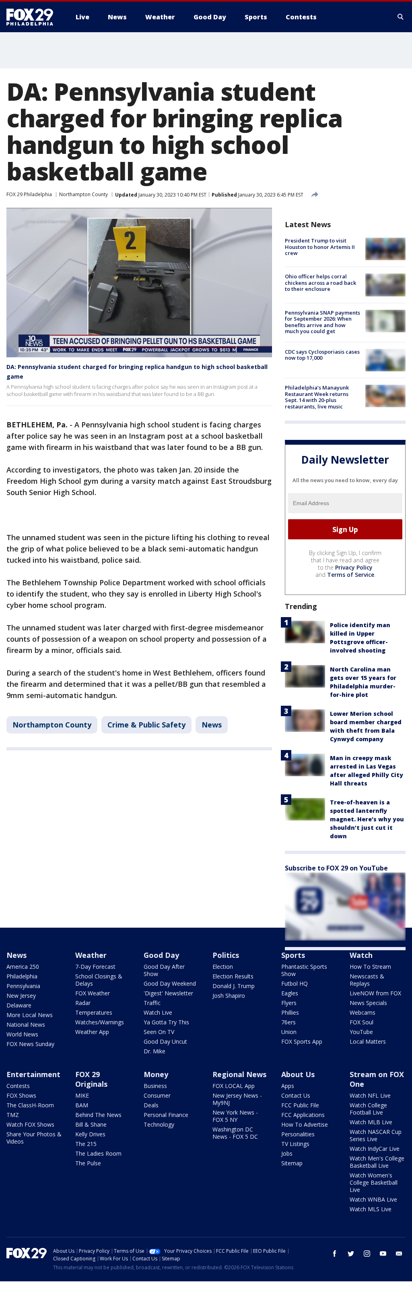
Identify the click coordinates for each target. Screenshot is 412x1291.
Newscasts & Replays (367, 979)
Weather (91, 955)
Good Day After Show (164, 970)
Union (289, 1032)
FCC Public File (300, 1105)
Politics (225, 955)
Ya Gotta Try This (166, 1022)
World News (22, 1034)
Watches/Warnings (99, 1022)
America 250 (22, 966)
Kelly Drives (90, 1134)
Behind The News (98, 1115)
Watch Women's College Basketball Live (374, 1182)
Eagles (289, 993)
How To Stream (370, 966)
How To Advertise (304, 1124)
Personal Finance (166, 1115)
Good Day (161, 955)
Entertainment (33, 1074)
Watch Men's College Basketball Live (377, 1161)
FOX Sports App (301, 1041)
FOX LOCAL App (233, 1086)
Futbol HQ (294, 983)
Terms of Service (350, 574)
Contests (18, 1086)
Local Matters (368, 1041)
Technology (159, 1124)
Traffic (152, 1003)
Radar (83, 1003)
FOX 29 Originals (91, 1079)
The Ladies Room (98, 1153)
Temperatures (93, 1012)
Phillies (290, 1012)
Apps (287, 1086)
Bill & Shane (91, 1124)
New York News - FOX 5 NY (235, 1116)
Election (222, 966)
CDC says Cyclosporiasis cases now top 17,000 (322, 355)
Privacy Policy (354, 567)
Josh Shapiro (228, 995)
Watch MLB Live (371, 1122)
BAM (81, 1105)
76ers (288, 1022)
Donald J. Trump (233, 986)
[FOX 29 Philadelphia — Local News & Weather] (33, 17)
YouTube (361, 1032)
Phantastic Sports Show (304, 970)
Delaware (18, 1005)
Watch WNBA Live (373, 1199)
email (399, 1253)
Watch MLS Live (370, 1209)
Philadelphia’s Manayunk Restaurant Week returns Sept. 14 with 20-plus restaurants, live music (317, 397)
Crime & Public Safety (146, 724)
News (212, 724)
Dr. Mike (154, 1051)
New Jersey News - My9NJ (237, 1099)
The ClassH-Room (30, 1105)
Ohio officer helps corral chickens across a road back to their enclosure (320, 282)
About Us (298, 1074)
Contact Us (295, 1095)
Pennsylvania (23, 986)
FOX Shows (21, 1095)
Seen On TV (159, 1032)
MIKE (82, 1095)
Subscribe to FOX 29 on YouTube (336, 868)
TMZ (12, 1115)
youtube (383, 1253)
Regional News (239, 1074)
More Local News (29, 1015)
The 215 (86, 1144)
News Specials (368, 1003)
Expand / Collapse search (401, 17)
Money (156, 1074)
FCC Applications (303, 1115)
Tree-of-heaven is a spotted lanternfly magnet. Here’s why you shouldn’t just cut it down (367, 819)
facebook (334, 1253)
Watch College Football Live (368, 1108)
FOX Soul (361, 1022)
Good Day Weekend (170, 983)
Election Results (232, 976)
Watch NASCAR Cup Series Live (376, 1135)
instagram (366, 1253)
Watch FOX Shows (30, 1124)
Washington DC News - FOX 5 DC (235, 1132)
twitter (350, 1253)
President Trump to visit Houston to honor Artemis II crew (320, 247)
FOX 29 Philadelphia (29, 194)
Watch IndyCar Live (375, 1148)
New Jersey (21, 995)
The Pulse (88, 1163)
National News (25, 1024)
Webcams (362, 1012)
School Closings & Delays (98, 979)
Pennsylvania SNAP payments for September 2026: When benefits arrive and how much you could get (322, 322)
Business (155, 1086)
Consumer (157, 1095)
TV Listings (295, 1144)
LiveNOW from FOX (375, 993)
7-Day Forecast (95, 966)
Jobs (287, 1153)
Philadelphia (21, 976)
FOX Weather (92, 993)
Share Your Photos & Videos (34, 1137)
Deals (151, 1105)
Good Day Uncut (165, 1041)
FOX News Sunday (30, 1044)
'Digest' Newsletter (168, 993)
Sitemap (292, 1163)
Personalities (298, 1134)
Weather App (92, 1032)
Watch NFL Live (370, 1095)
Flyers (289, 1003)
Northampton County (83, 194)
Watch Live (158, 1012)
